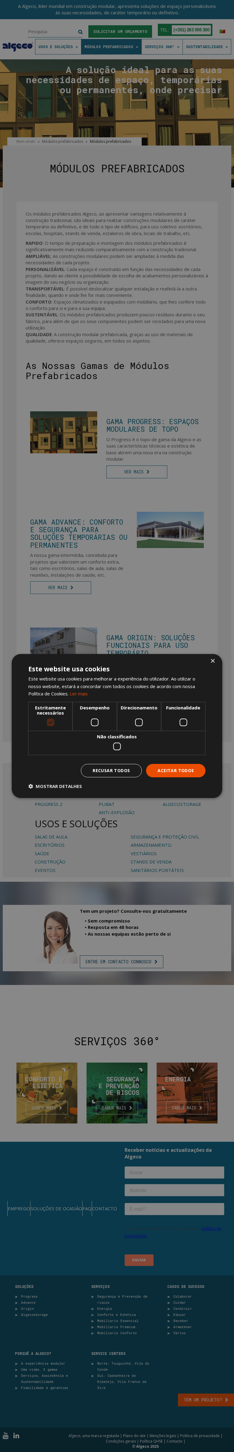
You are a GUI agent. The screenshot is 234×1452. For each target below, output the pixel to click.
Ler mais (79, 694)
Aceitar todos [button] (176, 770)
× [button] (212, 661)
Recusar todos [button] (111, 770)
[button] (55, 786)
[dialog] (117, 726)
